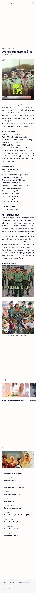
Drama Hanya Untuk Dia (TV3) (14, 487)
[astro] (7, 471)
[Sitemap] (5, 585)
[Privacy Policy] (25, 582)
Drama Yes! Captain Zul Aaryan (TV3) (17, 515)
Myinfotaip (8, 3)
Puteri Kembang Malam (12, 508)
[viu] (11, 491)
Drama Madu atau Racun (13, 529)
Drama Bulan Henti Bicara (13, 473)
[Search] (33, 2)
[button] (30, 2)
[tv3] (11, 478)
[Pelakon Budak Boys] (18, 317)
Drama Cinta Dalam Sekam (13, 494)
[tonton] (12, 505)
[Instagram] (11, 582)
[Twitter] (18, 582)
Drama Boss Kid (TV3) (11, 535)
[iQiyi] (11, 526)
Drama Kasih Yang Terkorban (14, 522)
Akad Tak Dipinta (10, 480)
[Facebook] (4, 582)
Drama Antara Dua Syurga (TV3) (13, 400)
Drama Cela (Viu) (10, 501)
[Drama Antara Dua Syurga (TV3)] (15, 390)
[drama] (11, 471)
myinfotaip (26, 589)
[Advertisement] (18, 26)
